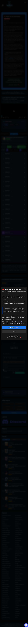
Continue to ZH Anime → (14, 327)
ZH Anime (23, 321)
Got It (14, 331)
